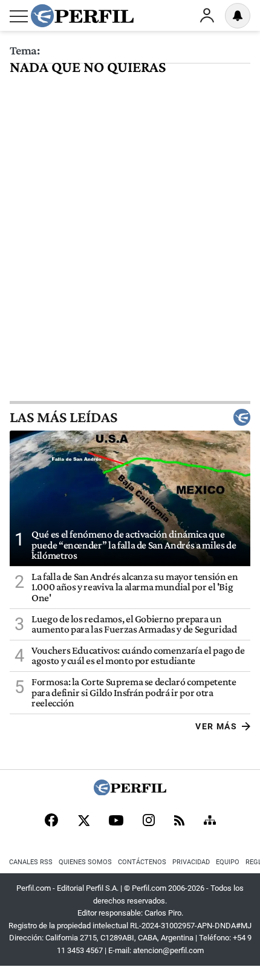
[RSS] (179, 821)
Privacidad (191, 862)
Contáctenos (142, 862)
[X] (83, 821)
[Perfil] (130, 792)
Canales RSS (31, 862)
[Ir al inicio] (82, 15)
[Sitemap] (210, 821)
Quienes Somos (85, 862)
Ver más (216, 726)
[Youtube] (116, 821)
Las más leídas (63, 417)
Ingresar (207, 16)
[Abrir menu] (19, 16)
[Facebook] (51, 821)
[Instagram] (149, 821)
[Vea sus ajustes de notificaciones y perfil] (238, 16)
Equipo (227, 862)
